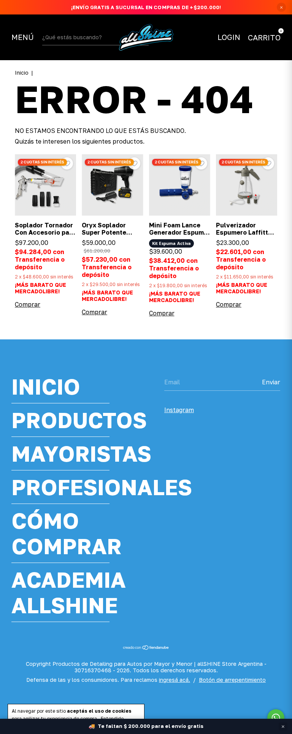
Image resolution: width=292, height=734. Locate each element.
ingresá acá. (174, 679)
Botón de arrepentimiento (232, 679)
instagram (179, 410)
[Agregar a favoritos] (67, 163)
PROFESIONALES (101, 487)
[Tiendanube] (146, 648)
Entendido (112, 718)
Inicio (22, 72)
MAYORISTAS (81, 453)
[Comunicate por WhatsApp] (275, 717)
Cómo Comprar (66, 533)
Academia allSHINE (68, 592)
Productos (79, 420)
